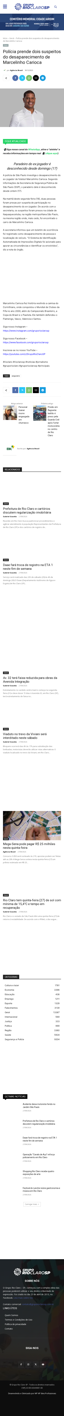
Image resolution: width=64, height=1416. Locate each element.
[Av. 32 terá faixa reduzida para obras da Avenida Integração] (32, 659)
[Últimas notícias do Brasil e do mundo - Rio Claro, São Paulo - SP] (32, 1271)
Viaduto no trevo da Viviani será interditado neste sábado (25, 736)
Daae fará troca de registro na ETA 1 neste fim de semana (28, 567)
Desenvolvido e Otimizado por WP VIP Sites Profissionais (32, 1393)
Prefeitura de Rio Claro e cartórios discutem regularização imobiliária (27, 510)
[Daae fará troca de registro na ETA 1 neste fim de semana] (32, 546)
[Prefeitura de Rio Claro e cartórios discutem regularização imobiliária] (32, 490)
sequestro (16, 376)
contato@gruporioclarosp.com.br (38, 1304)
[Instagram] (28, 1364)
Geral (11, 38)
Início (5, 38)
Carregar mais (31, 1204)
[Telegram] (43, 78)
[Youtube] (43, 1364)
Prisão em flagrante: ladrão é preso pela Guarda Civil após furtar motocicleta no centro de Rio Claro (54, 421)
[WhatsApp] (29, 78)
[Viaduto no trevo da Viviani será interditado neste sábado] (32, 715)
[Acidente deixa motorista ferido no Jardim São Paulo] (11, 1109)
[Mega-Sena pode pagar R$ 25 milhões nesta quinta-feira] (32, 825)
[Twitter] (22, 78)
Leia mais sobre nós (23, 1297)
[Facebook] (15, 78)
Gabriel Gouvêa (10, 516)
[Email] (36, 78)
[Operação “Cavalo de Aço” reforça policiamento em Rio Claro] (11, 1159)
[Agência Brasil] (5, 70)
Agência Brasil (16, 70)
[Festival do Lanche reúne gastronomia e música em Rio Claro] (11, 1193)
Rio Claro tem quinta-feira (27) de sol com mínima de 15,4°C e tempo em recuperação (32, 904)
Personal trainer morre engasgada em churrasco (24, 415)
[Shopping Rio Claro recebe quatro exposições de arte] (11, 1176)
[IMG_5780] (32, 22)
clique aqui (51, 153)
